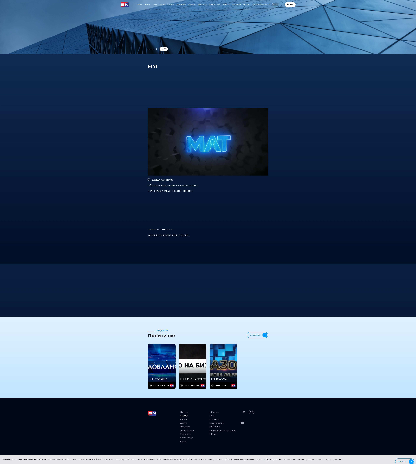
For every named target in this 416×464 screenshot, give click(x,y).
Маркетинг (191, 4)
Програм (212, 4)
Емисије (147, 4)
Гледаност (170, 4)
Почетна (139, 4)
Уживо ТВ (226, 4)
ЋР (274, 5)
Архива (162, 4)
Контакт (290, 5)
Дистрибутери (181, 4)
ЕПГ (218, 4)
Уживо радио (236, 4)
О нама (183, 441)
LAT (243, 412)
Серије (155, 4)
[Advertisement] (208, 87)
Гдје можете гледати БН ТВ (261, 4)
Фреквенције (202, 4)
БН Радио (246, 4)
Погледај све (254, 335)
